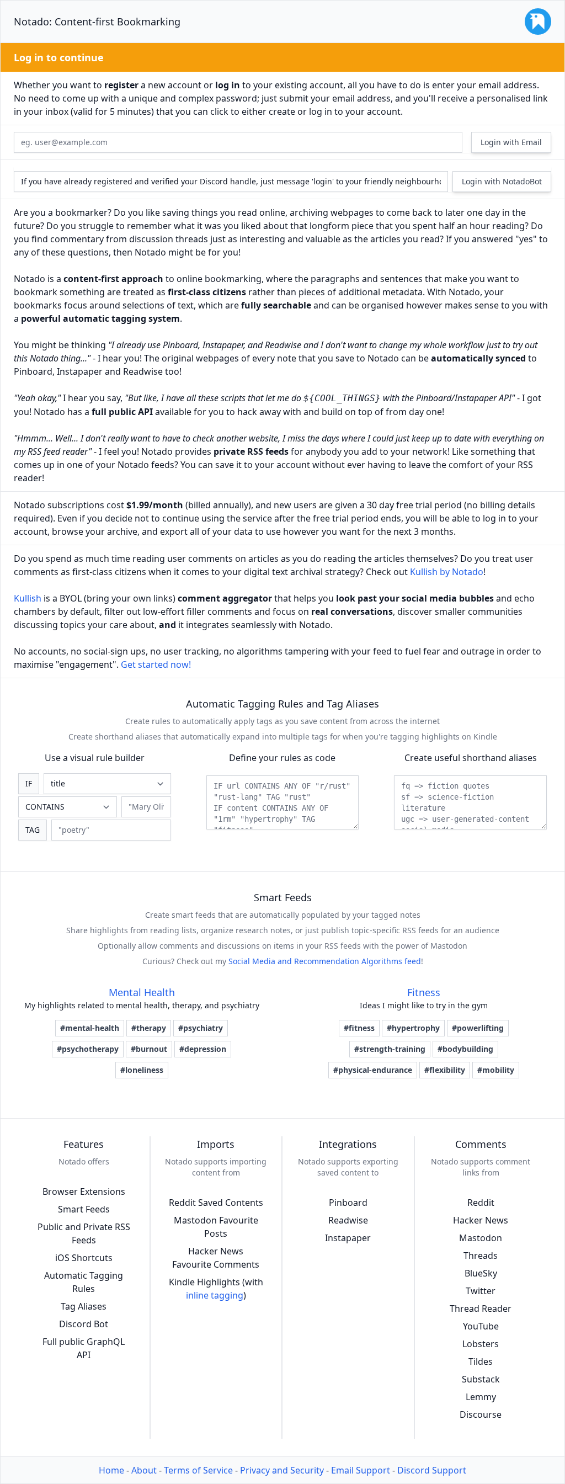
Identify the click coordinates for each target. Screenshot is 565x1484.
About (144, 1470)
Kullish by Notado (446, 572)
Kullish (27, 598)
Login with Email (511, 142)
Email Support (360, 1470)
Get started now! (156, 664)
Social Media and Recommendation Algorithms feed (324, 961)
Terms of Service (198, 1470)
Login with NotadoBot (502, 181)
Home (111, 1470)
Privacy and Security (282, 1470)
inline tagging (214, 1295)
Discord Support (431, 1470)
